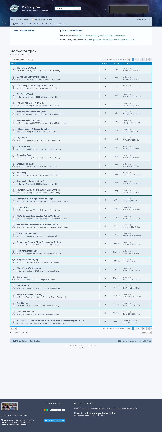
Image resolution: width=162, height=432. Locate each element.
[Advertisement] (129, 9)
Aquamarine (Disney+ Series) (30, 181)
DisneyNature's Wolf (26, 68)
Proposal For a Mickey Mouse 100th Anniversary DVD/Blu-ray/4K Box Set (51, 320)
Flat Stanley (22, 303)
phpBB (74, 346)
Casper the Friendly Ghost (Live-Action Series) (39, 242)
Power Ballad (78, 35)
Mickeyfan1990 (25, 323)
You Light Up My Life (92, 40)
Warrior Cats (23, 207)
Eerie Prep (21, 172)
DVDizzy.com (6, 415)
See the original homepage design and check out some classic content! (16, 423)
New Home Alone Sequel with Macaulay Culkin (38, 190)
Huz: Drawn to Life (25, 312)
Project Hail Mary (92, 35)
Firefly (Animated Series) (28, 251)
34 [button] (148, 60)
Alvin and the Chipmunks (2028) (32, 111)
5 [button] (143, 60)
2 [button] (135, 60)
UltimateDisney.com (19, 415)
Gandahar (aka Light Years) (29, 120)
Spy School (22, 137)
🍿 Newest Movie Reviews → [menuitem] (42, 19)
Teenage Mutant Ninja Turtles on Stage (35, 198)
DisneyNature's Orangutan (29, 268)
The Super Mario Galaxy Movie (112, 35)
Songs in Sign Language (28, 259)
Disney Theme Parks (59, 297)
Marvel (54, 236)
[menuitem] (27, 19)
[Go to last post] (130, 68)
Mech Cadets (23, 285)
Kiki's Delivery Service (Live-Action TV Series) (38, 216)
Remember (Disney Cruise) (29, 294)
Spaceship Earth (24, 155)
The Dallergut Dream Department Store (35, 85)
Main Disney (55, 71)
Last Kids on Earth (25, 164)
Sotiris (21, 71)
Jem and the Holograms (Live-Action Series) (37, 224)
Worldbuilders (23, 146)
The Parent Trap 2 (25, 94)
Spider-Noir (22, 277)
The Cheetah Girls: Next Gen (30, 103)
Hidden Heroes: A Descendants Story (34, 129)
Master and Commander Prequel (32, 77)
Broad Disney (56, 79)
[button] (129, 59)
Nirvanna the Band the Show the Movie (118, 40)
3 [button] (138, 60)
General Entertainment (58, 114)
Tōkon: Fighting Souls (27, 233)
